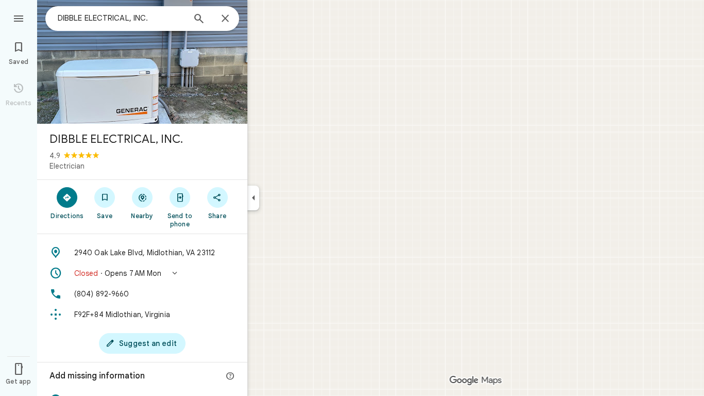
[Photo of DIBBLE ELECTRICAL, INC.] (142, 62)
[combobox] (121, 18)
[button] (142, 273)
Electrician (67, 166)
